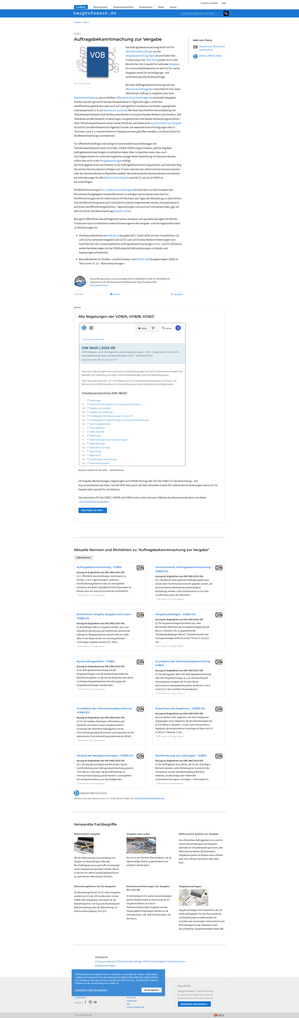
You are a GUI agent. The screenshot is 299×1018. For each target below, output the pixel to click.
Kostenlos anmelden (209, 3)
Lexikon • (78, 22)
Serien (173, 7)
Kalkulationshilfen (123, 7)
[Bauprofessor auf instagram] (90, 1002)
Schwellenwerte (176, 961)
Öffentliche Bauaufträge (129, 961)
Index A (86, 22)
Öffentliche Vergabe (155, 961)
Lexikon (80, 7)
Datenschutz (131, 1000)
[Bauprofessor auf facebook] (85, 1002)
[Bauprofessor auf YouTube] (95, 1002)
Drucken (116, 294)
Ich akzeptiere (151, 990)
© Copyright (176, 294)
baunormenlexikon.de (151, 798)
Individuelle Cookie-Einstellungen (91, 990)
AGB (128, 1004)
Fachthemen (145, 7)
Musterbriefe (100, 7)
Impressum (131, 997)
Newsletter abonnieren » (194, 1004)
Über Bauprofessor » (99, 285)
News (161, 7)
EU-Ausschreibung (104, 961)
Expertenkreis (80, 997)
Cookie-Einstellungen (135, 1007)
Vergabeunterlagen (105, 965)
